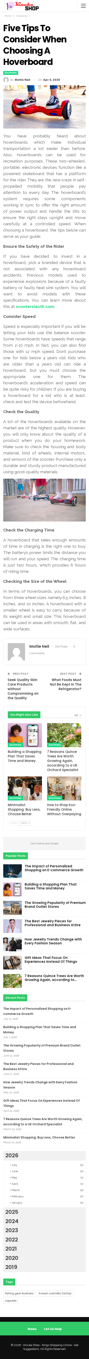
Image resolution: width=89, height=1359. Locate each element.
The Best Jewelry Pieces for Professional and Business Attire (53, 923)
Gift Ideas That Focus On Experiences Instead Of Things (51, 959)
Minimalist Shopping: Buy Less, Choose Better (39, 1137)
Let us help (53, 1329)
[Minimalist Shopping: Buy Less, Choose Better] (25, 788)
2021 (11, 1249)
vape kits (11, 1301)
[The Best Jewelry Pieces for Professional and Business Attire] (12, 926)
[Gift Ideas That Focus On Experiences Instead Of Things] (12, 963)
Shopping (11, 72)
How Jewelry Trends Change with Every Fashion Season (53, 941)
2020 (11, 1258)
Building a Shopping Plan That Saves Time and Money (51, 886)
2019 (11, 1267)
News (32, 1329)
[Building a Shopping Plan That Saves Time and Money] (25, 735)
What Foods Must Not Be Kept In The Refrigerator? (65, 684)
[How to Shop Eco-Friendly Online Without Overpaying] (64, 788)
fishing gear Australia (19, 1293)
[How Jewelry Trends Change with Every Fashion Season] (12, 944)
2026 (11, 1155)
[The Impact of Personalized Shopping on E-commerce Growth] (12, 871)
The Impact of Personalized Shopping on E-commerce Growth (54, 868)
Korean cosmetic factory (55, 1293)
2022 (11, 1239)
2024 (11, 1221)
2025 (11, 1212)
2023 (11, 1230)
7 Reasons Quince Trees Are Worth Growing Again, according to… (54, 978)
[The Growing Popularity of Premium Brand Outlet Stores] (12, 908)
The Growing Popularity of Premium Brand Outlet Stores (55, 904)
